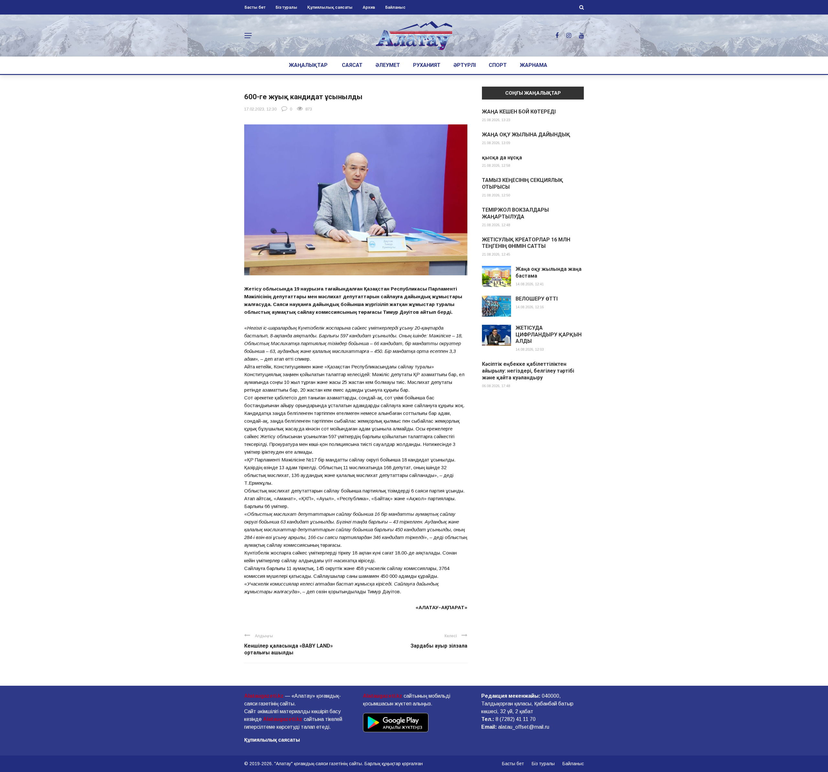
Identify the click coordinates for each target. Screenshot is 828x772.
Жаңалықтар (308, 65)
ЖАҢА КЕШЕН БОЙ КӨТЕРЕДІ (519, 112)
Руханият (427, 65)
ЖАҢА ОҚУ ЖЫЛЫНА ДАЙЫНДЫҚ (526, 135)
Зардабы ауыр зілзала (438, 646)
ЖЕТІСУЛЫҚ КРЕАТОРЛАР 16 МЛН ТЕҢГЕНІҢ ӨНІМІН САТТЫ (526, 243)
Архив (369, 7)
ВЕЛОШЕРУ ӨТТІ (537, 299)
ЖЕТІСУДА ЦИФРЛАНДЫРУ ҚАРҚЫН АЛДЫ (549, 334)
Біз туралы (286, 7)
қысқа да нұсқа (502, 157)
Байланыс (395, 7)
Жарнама (533, 65)
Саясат (352, 65)
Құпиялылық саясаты (330, 7)
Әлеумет (388, 65)
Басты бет (255, 7)
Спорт (498, 65)
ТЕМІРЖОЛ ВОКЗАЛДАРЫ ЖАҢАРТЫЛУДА (515, 213)
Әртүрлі (464, 65)
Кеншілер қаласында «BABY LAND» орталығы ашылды (288, 649)
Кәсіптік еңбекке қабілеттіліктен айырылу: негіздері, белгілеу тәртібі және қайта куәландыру (528, 371)
